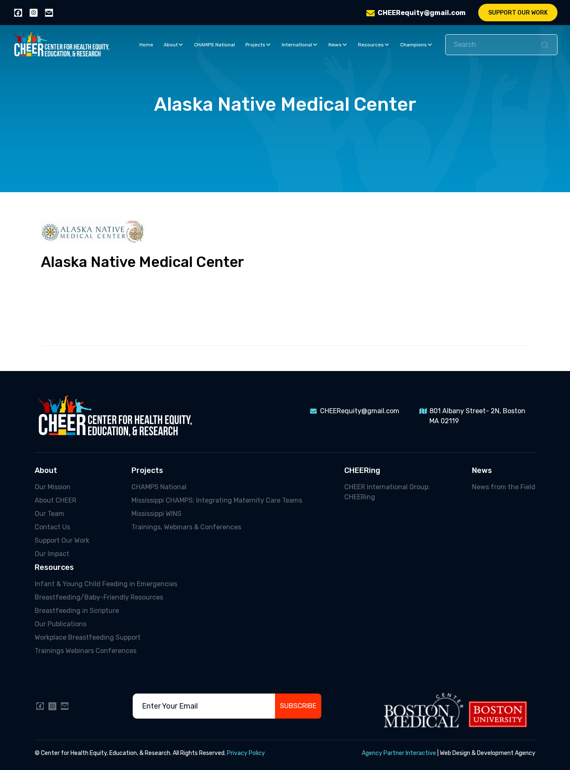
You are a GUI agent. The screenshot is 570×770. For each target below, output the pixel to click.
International (297, 45)
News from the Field (503, 487)
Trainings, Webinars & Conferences (186, 527)
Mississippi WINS (156, 514)
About (171, 45)
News (335, 45)
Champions (413, 45)
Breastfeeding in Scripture (77, 611)
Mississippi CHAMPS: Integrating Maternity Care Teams (216, 500)
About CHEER (55, 500)
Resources (371, 45)
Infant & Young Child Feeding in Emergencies (106, 584)
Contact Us (52, 527)
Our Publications (60, 624)
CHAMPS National (214, 45)
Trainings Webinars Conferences (85, 651)
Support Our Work (518, 12)
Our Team (49, 514)
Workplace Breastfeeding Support (88, 637)
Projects (255, 45)
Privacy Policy (246, 753)
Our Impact (52, 554)
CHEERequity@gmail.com (422, 13)
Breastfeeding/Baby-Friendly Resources (99, 597)
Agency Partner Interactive (399, 753)
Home (146, 45)
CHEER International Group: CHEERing (387, 492)
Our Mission (53, 487)
